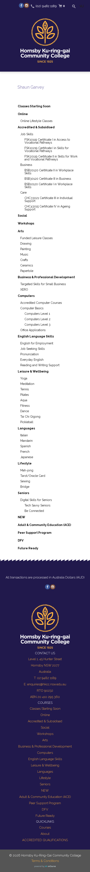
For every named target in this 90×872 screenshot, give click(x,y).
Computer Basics (32, 308)
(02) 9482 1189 (46, 6)
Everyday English (32, 359)
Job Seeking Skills (32, 348)
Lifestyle (25, 463)
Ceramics (26, 265)
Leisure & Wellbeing (33, 371)
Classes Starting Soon (34, 106)
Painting (25, 249)
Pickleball (26, 422)
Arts (21, 231)
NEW (21, 517)
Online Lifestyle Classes (36, 121)
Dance (24, 411)
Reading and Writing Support (39, 365)
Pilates (24, 394)
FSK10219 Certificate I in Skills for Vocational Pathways (46, 149)
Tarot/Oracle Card (32, 475)
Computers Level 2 (37, 319)
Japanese (26, 457)
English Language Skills (36, 336)
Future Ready (28, 548)
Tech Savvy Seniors (37, 505)
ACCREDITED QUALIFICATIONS (45, 840)
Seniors (23, 493)
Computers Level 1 (37, 313)
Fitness (25, 405)
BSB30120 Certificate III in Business (47, 178)
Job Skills (26, 134)
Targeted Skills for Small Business (43, 284)
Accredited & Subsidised (36, 127)
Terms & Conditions (45, 861)
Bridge (24, 486)
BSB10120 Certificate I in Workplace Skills (48, 185)
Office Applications (33, 330)
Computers (26, 296)
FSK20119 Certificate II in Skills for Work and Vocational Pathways (50, 158)
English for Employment (36, 343)
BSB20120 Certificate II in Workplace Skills (48, 172)
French (25, 451)
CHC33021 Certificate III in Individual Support (48, 199)
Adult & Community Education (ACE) (44, 525)
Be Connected (34, 511)
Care (23, 192)
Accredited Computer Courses (41, 302)
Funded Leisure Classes (36, 238)
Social (22, 215)
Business (26, 165)
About (45, 834)
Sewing (25, 481)
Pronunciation (29, 354)
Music (24, 254)
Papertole (26, 271)
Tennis (24, 389)
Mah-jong (26, 470)
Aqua (23, 400)
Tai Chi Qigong (30, 416)
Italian (24, 435)
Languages (26, 428)
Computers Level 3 (37, 324)
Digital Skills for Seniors (36, 500)
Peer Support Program (34, 532)
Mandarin (26, 440)
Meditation (27, 384)
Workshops (26, 223)
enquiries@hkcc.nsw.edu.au (46, 684)
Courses (45, 827)
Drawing (25, 243)
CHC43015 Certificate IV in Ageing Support (47, 208)
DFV (20, 540)
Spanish (25, 446)
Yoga (23, 378)
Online (23, 114)
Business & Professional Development (46, 277)
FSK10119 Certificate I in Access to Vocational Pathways (47, 141)
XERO (24, 289)
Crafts (24, 260)
